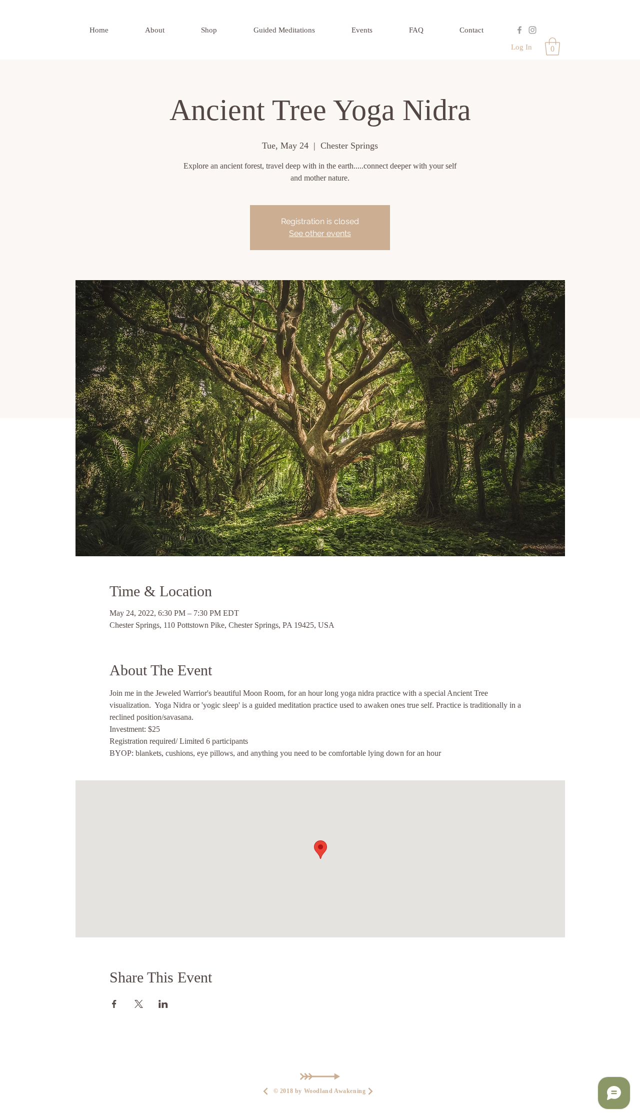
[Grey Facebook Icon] (519, 30)
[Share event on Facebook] (114, 1004)
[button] (552, 47)
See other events (320, 233)
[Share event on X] (139, 1004)
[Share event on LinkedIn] (163, 1004)
